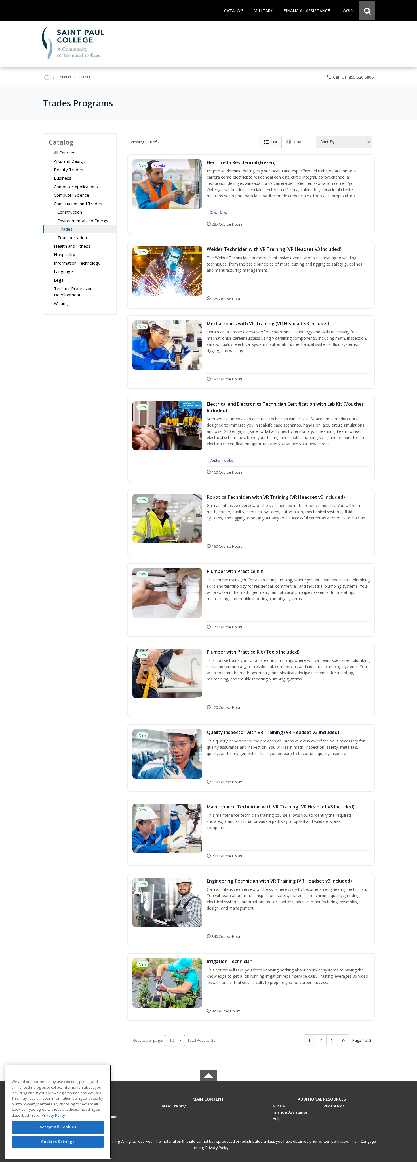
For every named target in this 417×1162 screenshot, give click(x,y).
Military (279, 1105)
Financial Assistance (290, 1112)
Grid (297, 141)
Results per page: (148, 1040)
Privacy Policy (217, 1147)
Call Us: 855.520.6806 (350, 77)
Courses (64, 77)
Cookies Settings (58, 1141)
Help (277, 1118)
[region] (58, 1112)
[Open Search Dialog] (367, 10)
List (274, 141)
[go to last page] (343, 1040)
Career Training (172, 1105)
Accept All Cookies (57, 1127)
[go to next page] (332, 1040)
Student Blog (333, 1105)
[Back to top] (208, 1102)
